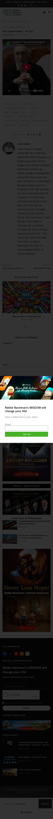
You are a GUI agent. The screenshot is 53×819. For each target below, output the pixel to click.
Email (8, 424)
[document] (26, 409)
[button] (49, 380)
